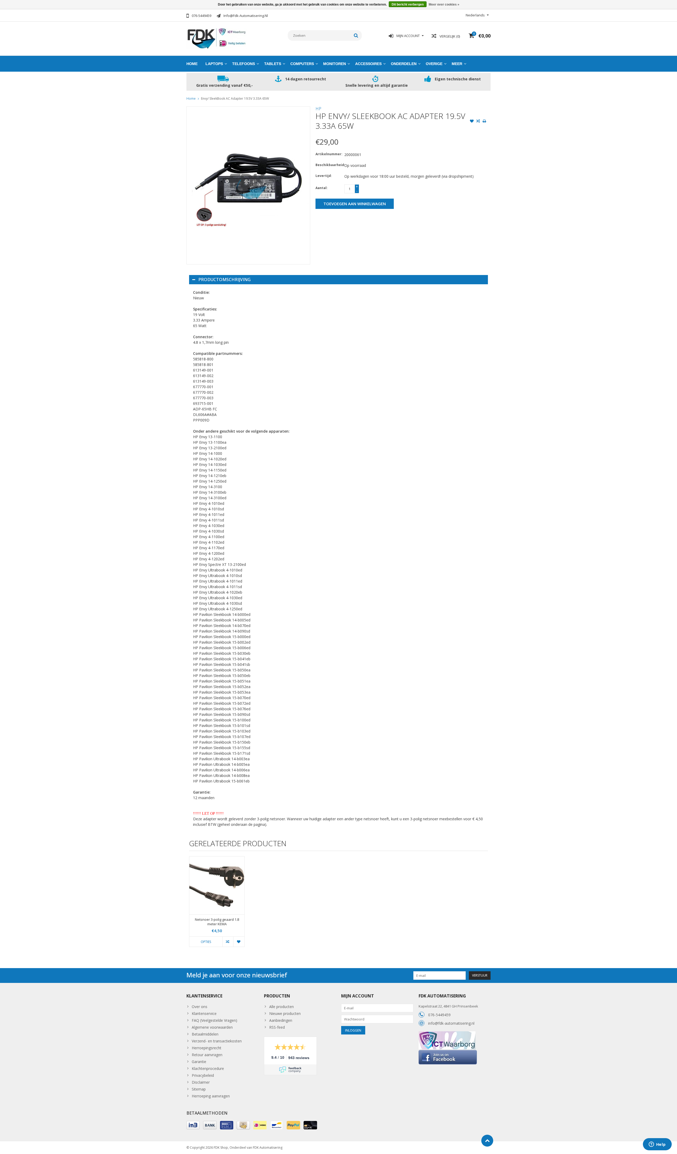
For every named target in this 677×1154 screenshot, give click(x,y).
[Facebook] (448, 1052)
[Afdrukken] (484, 121)
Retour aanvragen (207, 1054)
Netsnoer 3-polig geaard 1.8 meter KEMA (217, 921)
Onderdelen (404, 64)
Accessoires (368, 64)
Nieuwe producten (285, 1013)
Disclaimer (201, 1082)
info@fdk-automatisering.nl (451, 1023)
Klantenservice (204, 1013)
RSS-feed (277, 1027)
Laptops (214, 64)
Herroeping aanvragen (211, 1095)
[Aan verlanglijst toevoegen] (471, 121)
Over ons (199, 1006)
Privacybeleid (203, 1075)
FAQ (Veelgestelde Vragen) (214, 1020)
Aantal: (321, 188)
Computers (302, 64)
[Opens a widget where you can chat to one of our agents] (657, 1144)
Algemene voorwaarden (212, 1027)
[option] (216, 904)
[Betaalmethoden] (193, 1125)
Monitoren (334, 64)
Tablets (272, 64)
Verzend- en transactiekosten (217, 1040)
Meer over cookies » (444, 4)
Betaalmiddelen (205, 1034)
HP (318, 109)
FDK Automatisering (267, 1147)
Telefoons (243, 64)
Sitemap (199, 1089)
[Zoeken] (356, 35)
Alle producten (281, 1006)
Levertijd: (323, 175)
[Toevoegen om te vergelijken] (478, 121)
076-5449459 (439, 1014)
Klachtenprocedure (208, 1068)
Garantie (199, 1061)
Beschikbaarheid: (328, 165)
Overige (434, 64)
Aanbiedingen (280, 1020)
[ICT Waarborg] (447, 1034)
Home (192, 64)
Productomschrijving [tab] (224, 279)
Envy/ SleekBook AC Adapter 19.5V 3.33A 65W (235, 98)
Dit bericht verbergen (408, 4)
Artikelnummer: (328, 154)
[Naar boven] (487, 1141)
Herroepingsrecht (206, 1047)
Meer (457, 64)
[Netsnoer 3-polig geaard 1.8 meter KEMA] (216, 885)
